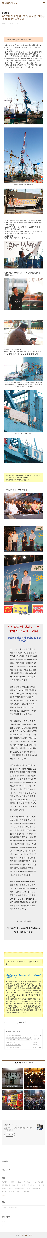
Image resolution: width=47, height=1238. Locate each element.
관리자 (31, 1235)
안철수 (41, 1182)
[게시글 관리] (13, 1022)
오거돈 (5, 1192)
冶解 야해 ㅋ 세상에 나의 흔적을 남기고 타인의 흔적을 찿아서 (18, 1129)
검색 (43, 1207)
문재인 (19, 1192)
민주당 (11, 1188)
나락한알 (27, 1182)
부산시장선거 (20, 1188)
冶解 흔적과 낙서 (9, 3)
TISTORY (24, 1235)
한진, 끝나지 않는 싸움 (12, 1035)
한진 (28, 1188)
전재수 (12, 1182)
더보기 (3, 1195)
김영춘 (12, 1192)
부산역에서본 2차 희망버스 (13, 1045)
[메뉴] (44, 3)
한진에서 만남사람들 (12, 1047)
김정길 (23, 1185)
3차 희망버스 (9, 1042)
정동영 (27, 1192)
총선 (34, 1182)
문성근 (19, 1182)
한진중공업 (9, 1031)
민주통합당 (32, 1185)
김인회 (5, 1182)
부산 (4, 1188)
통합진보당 (36, 1188)
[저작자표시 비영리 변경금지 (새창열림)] (29, 1022)
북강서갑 (41, 1185)
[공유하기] (11, 1022)
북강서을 (15, 1185)
